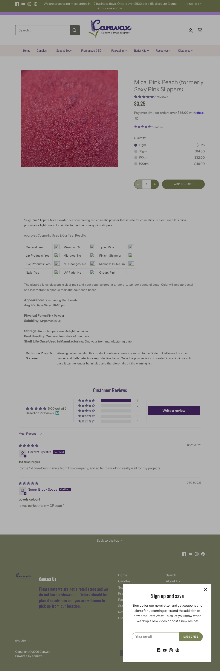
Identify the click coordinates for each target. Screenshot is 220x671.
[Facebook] (158, 650)
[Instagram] (171, 650)
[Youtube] (165, 650)
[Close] (205, 589)
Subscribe (190, 636)
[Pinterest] (177, 650)
